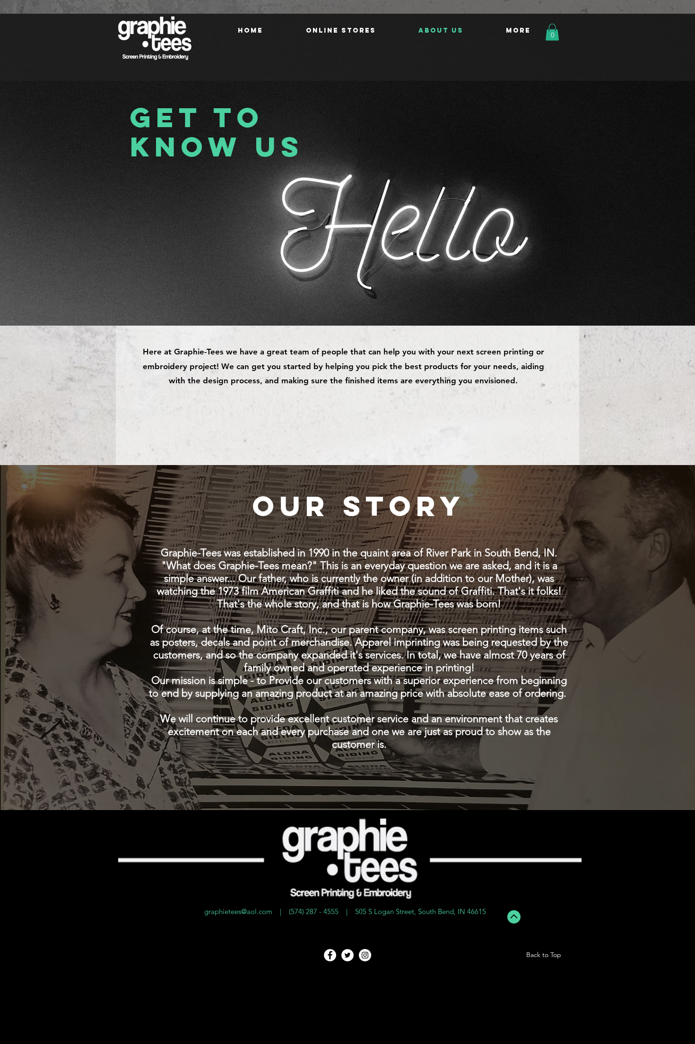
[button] (552, 32)
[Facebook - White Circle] (330, 955)
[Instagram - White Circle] (365, 955)
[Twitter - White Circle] (347, 955)
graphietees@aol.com (238, 911)
